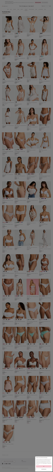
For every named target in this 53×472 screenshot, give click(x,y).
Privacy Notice (45, 463)
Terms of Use (49, 463)
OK (43, 466)
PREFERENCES (43, 469)
